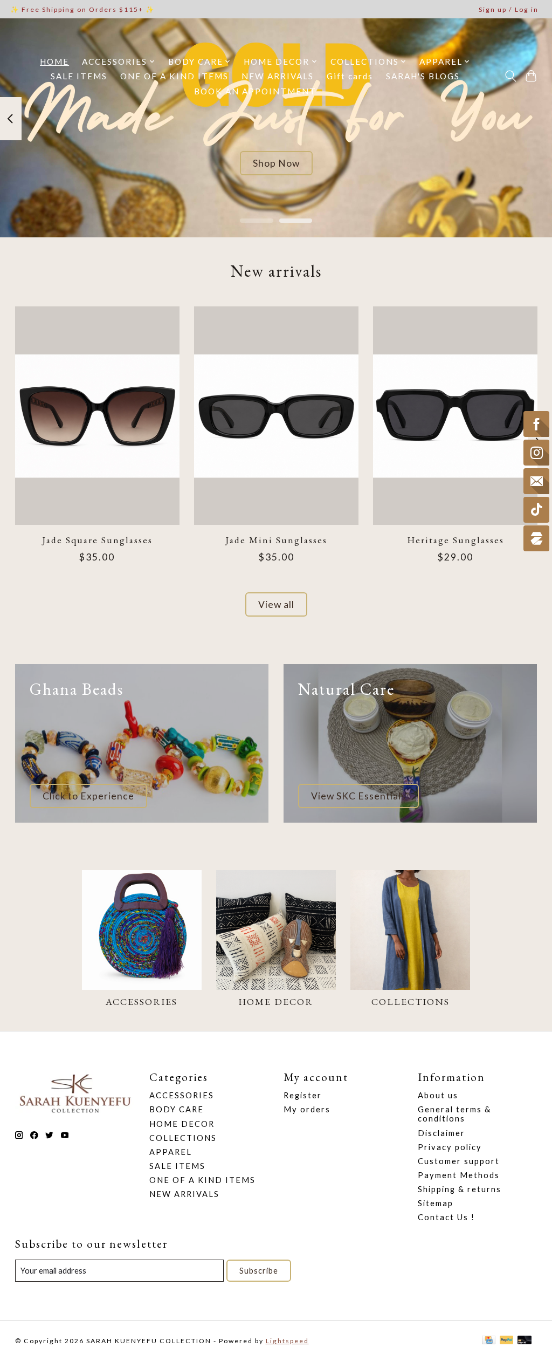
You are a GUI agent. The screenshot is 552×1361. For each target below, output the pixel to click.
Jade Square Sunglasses (97, 540)
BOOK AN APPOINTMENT (255, 91)
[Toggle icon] (510, 76)
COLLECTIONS (410, 1001)
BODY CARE (176, 1109)
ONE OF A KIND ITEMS (174, 76)
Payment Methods (459, 1175)
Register (303, 1095)
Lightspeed (287, 1341)
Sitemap (435, 1203)
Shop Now (276, 163)
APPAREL (170, 1152)
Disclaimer (441, 1133)
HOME (54, 61)
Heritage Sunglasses (454, 540)
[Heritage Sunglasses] (455, 415)
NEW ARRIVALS (278, 76)
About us (438, 1095)
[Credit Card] (488, 1341)
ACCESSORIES (141, 1001)
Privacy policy (450, 1147)
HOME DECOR (275, 1001)
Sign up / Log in (509, 9)
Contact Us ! (446, 1217)
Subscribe (258, 1270)
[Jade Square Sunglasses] (97, 415)
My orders (307, 1109)
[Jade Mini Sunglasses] (276, 415)
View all (276, 604)
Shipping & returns (459, 1189)
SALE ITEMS (79, 76)
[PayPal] (507, 1341)
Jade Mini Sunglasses (276, 540)
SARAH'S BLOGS (423, 76)
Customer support (459, 1161)
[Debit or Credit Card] (525, 1341)
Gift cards (350, 76)
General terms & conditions (454, 1114)
